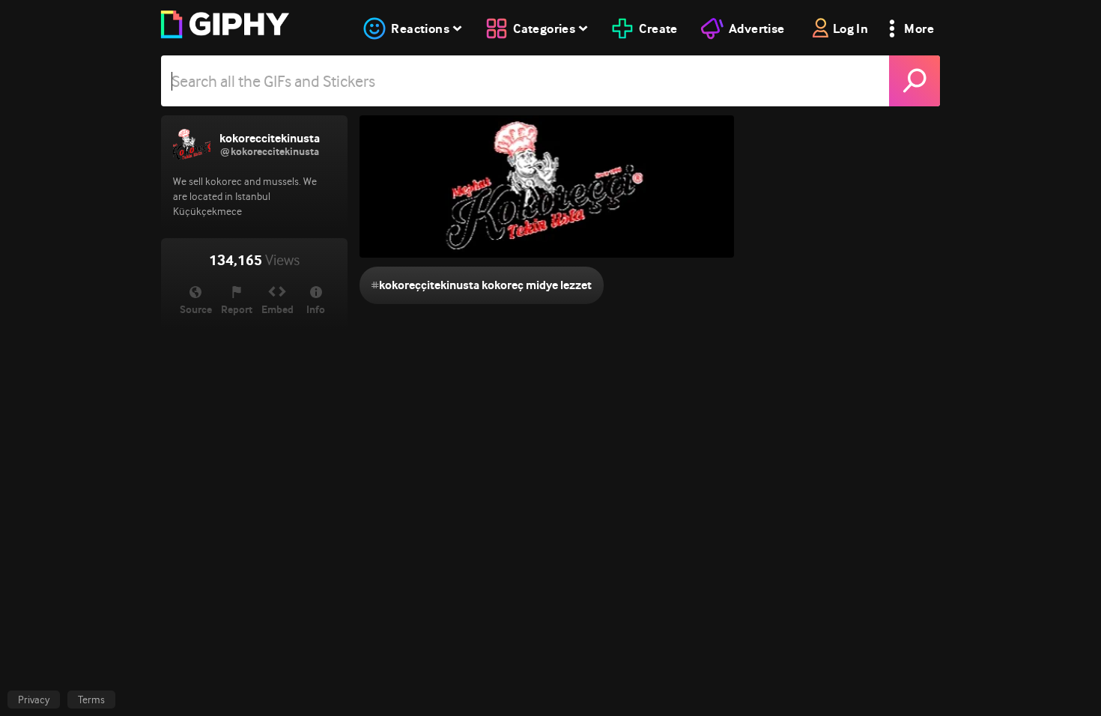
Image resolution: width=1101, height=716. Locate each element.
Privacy (33, 700)
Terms (91, 700)
